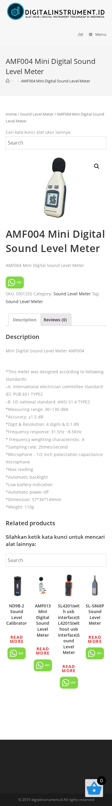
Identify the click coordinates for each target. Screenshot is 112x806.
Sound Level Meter (36, 114)
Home (11, 114)
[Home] (8, 81)
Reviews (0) (55, 320)
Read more (17, 639)
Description (24, 320)
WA (19, 282)
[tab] (24, 320)
